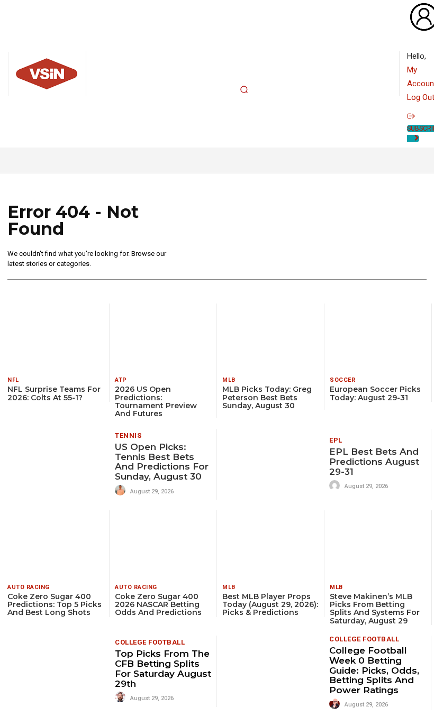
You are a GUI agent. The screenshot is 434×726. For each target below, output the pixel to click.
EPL (335, 440)
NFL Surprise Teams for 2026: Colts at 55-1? (54, 393)
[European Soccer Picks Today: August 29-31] (378, 337)
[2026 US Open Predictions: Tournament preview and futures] (163, 337)
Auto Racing (28, 587)
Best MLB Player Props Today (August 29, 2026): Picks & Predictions (270, 605)
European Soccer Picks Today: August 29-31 (375, 393)
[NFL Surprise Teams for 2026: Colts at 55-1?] (55, 337)
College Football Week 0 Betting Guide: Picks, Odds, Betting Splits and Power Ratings (374, 670)
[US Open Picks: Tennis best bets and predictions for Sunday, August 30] (59, 464)
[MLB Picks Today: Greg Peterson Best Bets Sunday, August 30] (270, 337)
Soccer (342, 380)
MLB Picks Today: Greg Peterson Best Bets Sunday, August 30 (267, 397)
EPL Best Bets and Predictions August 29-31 (374, 461)
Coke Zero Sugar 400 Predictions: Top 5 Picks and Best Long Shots (54, 605)
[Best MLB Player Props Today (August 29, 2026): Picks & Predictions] (270, 543)
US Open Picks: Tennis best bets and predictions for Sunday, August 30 (162, 462)
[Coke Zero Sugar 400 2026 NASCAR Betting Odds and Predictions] (163, 543)
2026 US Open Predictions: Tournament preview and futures (156, 401)
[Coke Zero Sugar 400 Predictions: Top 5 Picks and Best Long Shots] (55, 543)
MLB (229, 380)
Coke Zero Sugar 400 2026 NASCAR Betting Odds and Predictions (158, 605)
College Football (150, 642)
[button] (244, 89)
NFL (13, 380)
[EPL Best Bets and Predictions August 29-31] (273, 464)
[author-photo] (122, 491)
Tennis (128, 435)
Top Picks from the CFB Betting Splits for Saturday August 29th (163, 668)
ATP (121, 380)
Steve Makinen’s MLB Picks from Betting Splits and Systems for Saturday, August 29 (375, 609)
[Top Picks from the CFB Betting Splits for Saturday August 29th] (59, 671)
